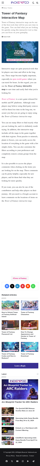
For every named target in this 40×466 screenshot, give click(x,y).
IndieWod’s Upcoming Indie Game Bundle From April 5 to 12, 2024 (26, 440)
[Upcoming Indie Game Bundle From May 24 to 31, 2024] (8, 421)
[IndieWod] (20, 3)
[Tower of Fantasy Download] (29, 347)
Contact (31, 456)
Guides (10, 8)
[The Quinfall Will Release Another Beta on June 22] (8, 411)
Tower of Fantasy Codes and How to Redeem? (9, 356)
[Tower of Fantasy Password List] (10, 325)
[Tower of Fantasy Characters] (29, 305)
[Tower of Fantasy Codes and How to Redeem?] (10, 347)
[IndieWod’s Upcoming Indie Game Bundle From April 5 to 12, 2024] (8, 441)
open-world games (20, 79)
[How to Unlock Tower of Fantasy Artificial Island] (10, 305)
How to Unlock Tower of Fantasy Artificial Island (10, 314)
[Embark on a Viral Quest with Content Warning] (8, 431)
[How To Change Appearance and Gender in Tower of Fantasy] (29, 325)
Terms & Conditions (22, 456)
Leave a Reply (20, 365)
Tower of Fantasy (8, 99)
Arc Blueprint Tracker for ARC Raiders (20, 402)
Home (5, 8)
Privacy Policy (10, 456)
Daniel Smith (6, 36)
